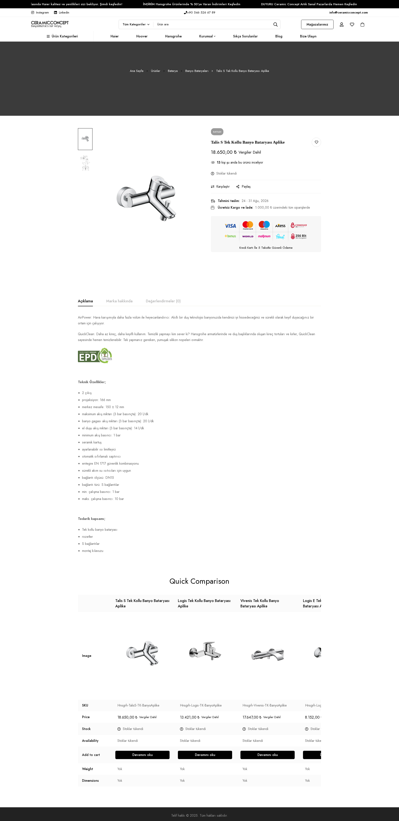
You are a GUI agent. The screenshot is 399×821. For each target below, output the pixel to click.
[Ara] (275, 24)
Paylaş (246, 186)
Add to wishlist (316, 142)
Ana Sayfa (136, 71)
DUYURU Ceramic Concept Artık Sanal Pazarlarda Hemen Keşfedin (287, 4)
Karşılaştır (223, 186)
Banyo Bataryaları (196, 71)
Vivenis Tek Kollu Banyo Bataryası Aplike (259, 603)
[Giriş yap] (341, 24)
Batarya (173, 71)
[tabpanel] (199, 436)
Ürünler (155, 71)
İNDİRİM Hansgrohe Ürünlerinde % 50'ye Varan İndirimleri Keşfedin (170, 4)
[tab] (85, 301)
